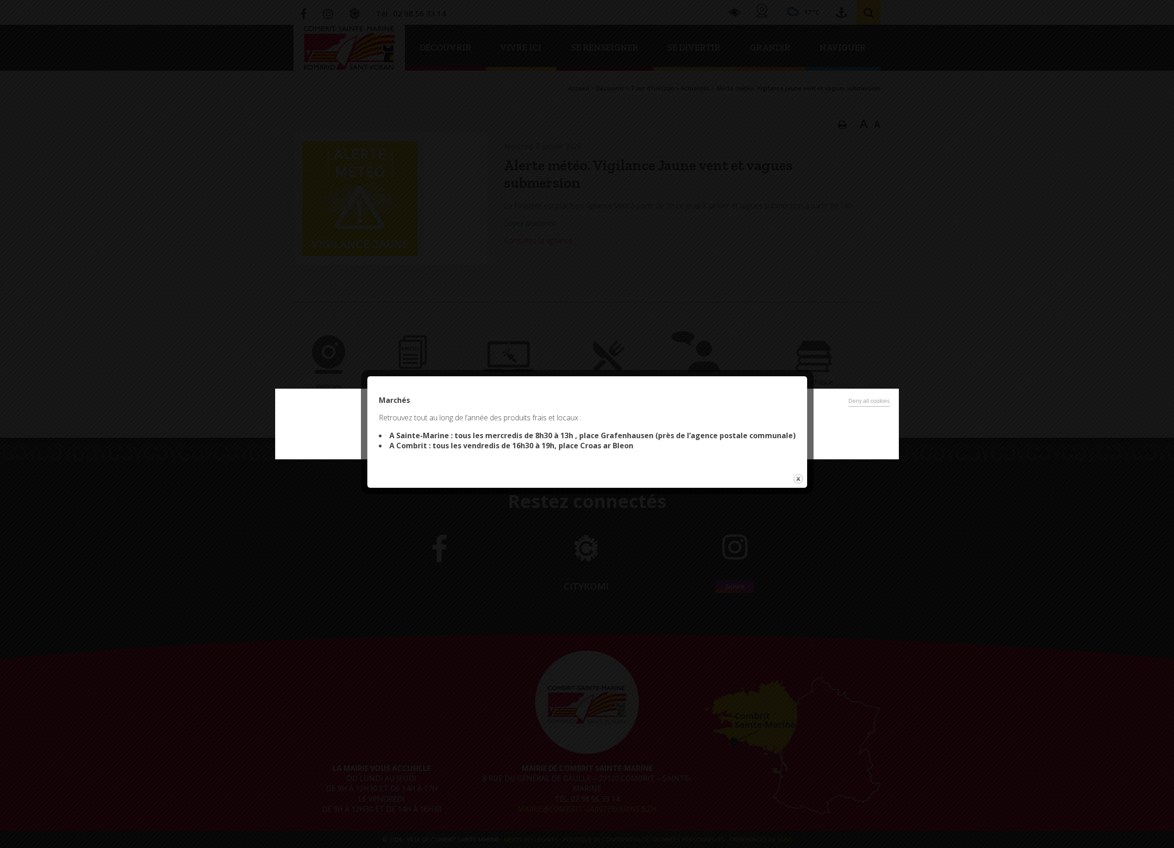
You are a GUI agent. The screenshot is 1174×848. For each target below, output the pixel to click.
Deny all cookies (869, 401)
